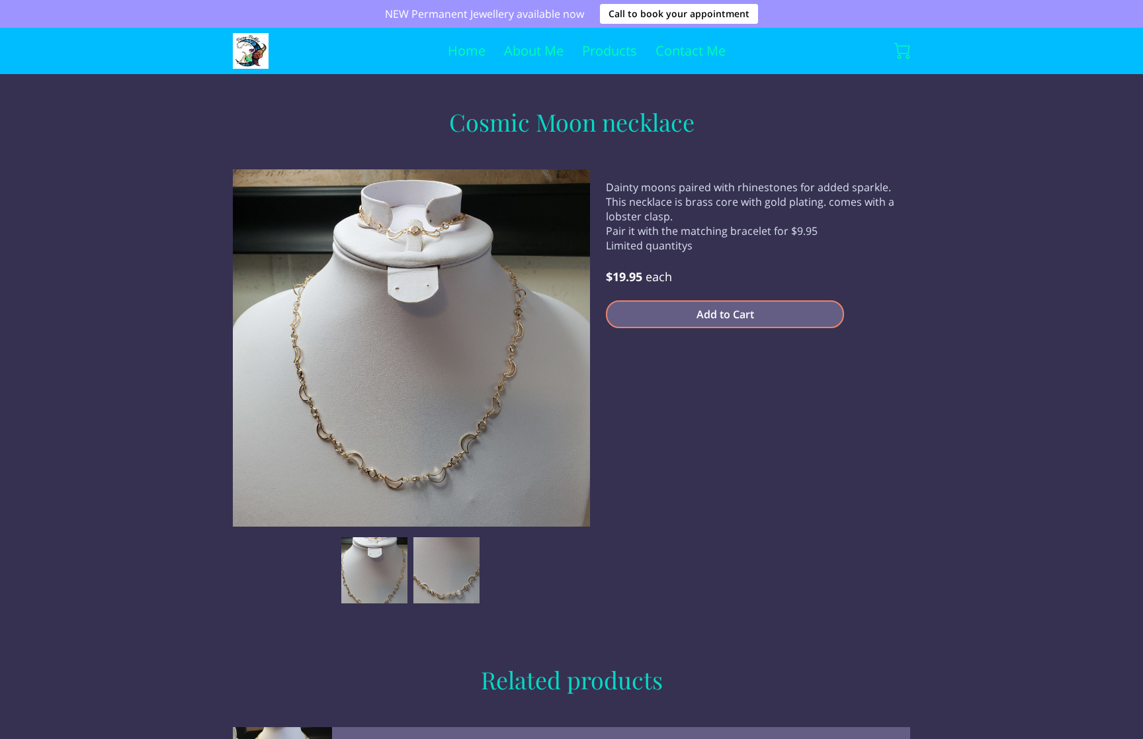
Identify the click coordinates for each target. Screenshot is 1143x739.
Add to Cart (725, 314)
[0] (902, 51)
